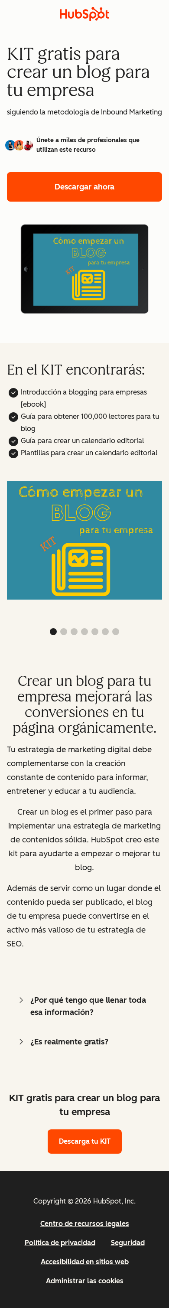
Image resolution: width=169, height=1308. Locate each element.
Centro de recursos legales (84, 1224)
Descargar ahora (84, 187)
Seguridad (128, 1243)
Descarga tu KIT (84, 1141)
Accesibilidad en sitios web (85, 1262)
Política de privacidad (60, 1243)
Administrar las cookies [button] (85, 1281)
